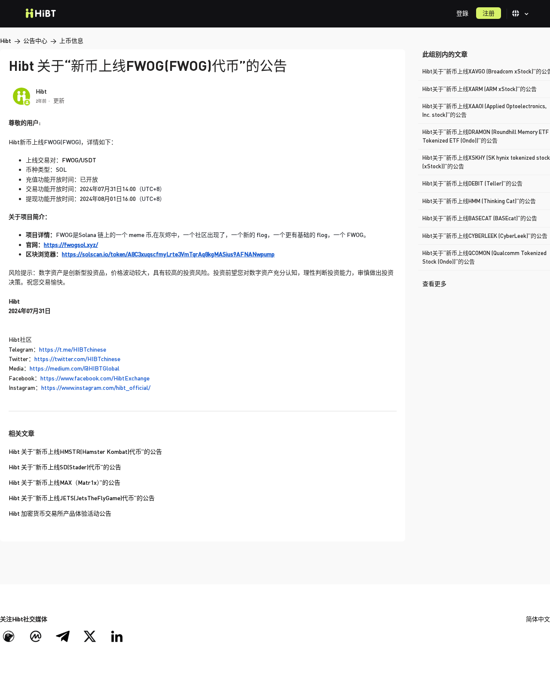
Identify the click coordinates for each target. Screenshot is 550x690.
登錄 (462, 13)
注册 (489, 13)
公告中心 (35, 40)
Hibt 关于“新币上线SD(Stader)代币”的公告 (65, 467)
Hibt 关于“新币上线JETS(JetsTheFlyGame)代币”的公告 (82, 498)
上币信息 (71, 40)
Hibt (5, 40)
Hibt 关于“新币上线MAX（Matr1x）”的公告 (64, 482)
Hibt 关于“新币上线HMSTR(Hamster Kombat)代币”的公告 (85, 451)
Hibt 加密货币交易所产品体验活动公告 (60, 513)
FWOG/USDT (79, 160)
